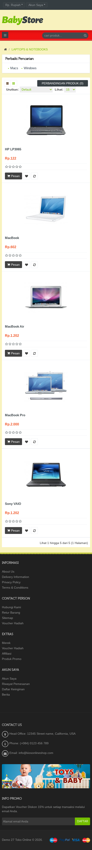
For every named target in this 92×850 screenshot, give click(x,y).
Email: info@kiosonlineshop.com (31, 753)
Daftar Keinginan (13, 689)
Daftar (82, 821)
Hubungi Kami (11, 607)
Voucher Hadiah (13, 623)
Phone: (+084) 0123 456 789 (29, 743)
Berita (6, 694)
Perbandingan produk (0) (62, 83)
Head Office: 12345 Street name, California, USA (42, 733)
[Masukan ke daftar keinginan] (26, 176)
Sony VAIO (13, 504)
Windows (30, 68)
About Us (8, 571)
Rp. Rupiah (13, 5)
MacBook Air (14, 326)
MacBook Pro (15, 415)
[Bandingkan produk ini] (34, 176)
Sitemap (7, 618)
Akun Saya (9, 678)
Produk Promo (11, 659)
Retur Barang (11, 612)
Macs (14, 68)
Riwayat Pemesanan (16, 684)
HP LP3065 (13, 149)
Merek (6, 643)
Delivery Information (15, 577)
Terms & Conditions (15, 587)
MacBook (12, 238)
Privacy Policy (11, 582)
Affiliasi (6, 653)
